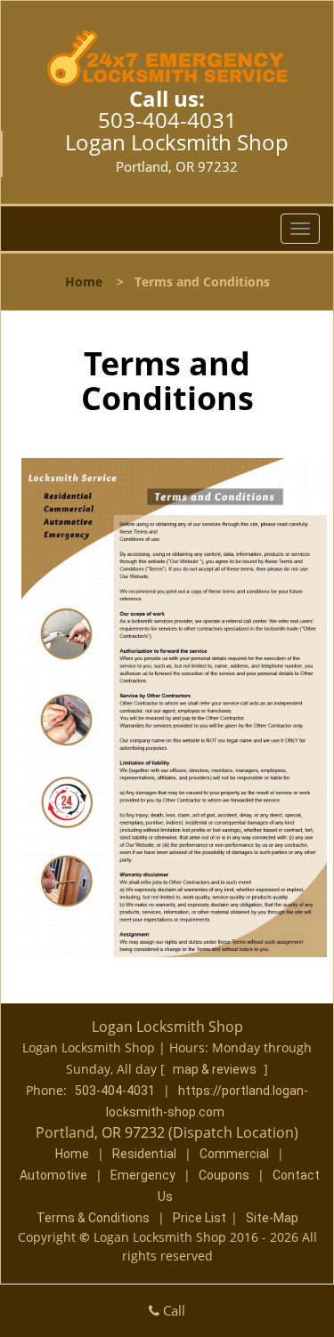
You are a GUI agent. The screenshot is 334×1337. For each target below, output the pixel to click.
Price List (199, 1218)
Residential (144, 1154)
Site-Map (272, 1218)
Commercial (234, 1154)
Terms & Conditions (93, 1218)
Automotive (53, 1175)
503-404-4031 (167, 119)
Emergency (142, 1175)
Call (172, 1310)
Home (83, 281)
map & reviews (216, 1069)
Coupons (224, 1175)
